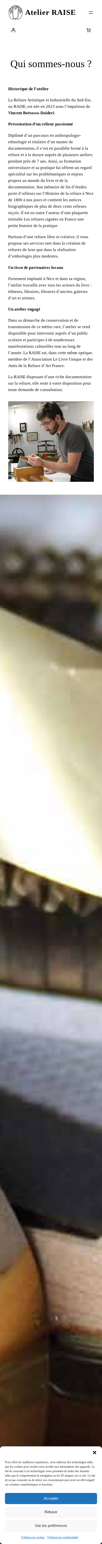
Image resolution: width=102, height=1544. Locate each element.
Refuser (51, 1512)
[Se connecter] (13, 30)
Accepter (51, 1498)
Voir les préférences (51, 1525)
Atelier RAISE (50, 12)
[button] (94, 1452)
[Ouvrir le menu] (91, 13)
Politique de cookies (33, 1537)
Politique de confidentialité (62, 1537)
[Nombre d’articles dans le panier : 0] (88, 30)
